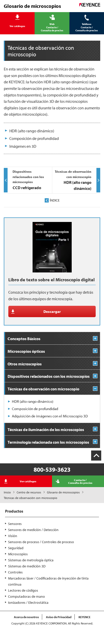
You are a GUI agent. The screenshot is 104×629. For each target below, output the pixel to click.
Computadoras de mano (26, 596)
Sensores (15, 523)
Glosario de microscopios (63, 492)
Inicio (7, 492)
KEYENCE (84, 617)
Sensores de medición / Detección (33, 529)
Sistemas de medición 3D (26, 566)
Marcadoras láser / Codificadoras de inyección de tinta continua (48, 581)
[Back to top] (96, 455)
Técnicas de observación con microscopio (43, 388)
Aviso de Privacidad (58, 617)
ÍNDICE (55, 200)
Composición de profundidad (34, 138)
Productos (14, 511)
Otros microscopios (25, 363)
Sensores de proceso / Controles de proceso (41, 542)
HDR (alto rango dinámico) (31, 130)
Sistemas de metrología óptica (31, 560)
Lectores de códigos (23, 590)
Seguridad (15, 548)
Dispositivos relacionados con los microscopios (49, 376)
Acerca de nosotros (26, 617)
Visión (12, 536)
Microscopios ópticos (26, 351)
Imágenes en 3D (22, 146)
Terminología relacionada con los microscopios (48, 442)
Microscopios (18, 554)
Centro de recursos (29, 492)
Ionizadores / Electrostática (28, 602)
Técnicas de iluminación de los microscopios (46, 429)
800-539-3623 (52, 469)
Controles (15, 572)
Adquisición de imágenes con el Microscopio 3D (50, 416)
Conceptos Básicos (24, 338)
